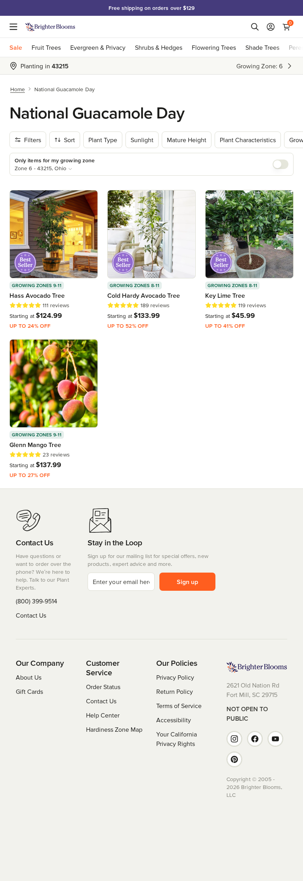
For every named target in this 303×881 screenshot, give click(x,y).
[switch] (280, 164)
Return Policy (174, 691)
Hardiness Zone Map (114, 729)
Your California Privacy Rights (176, 739)
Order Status (103, 686)
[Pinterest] (234, 759)
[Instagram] (234, 739)
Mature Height (186, 139)
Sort (69, 139)
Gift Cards (29, 691)
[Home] (50, 27)
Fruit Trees (46, 47)
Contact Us (31, 615)
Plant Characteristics (248, 139)
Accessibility (173, 719)
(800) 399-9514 (36, 601)
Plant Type (102, 139)
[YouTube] (275, 739)
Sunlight (142, 139)
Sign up (187, 581)
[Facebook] (255, 739)
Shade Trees (262, 47)
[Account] (271, 27)
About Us (28, 677)
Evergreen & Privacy (97, 47)
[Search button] (255, 27)
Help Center (103, 715)
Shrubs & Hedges (158, 47)
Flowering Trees (214, 47)
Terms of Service (179, 705)
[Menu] (15, 27)
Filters (32, 139)
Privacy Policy (175, 677)
